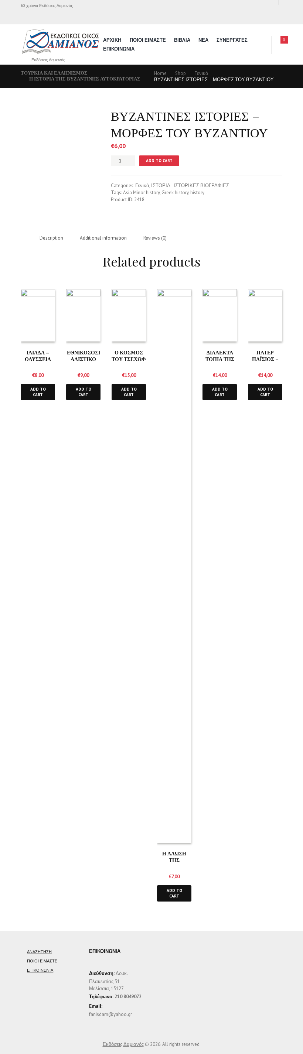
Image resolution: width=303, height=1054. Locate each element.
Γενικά (201, 73)
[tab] (51, 238)
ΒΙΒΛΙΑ (182, 40)
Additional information (103, 238)
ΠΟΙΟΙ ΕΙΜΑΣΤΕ (148, 40)
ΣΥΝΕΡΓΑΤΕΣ (232, 40)
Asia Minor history (141, 192)
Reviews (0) (155, 238)
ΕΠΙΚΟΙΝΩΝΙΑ (119, 49)
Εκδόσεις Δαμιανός (123, 1044)
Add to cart (159, 160)
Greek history (174, 192)
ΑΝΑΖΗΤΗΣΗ (39, 951)
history (197, 192)
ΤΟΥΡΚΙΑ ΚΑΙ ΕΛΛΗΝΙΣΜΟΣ (54, 73)
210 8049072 (128, 996)
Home (160, 73)
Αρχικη (112, 40)
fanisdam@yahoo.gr (110, 1014)
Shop (180, 73)
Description (51, 238)
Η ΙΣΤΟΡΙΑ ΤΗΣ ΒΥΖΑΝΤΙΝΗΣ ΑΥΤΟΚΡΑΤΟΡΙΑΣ (84, 79)
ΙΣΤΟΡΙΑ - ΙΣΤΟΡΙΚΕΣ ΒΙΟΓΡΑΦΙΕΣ (190, 185)
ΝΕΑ (203, 40)
